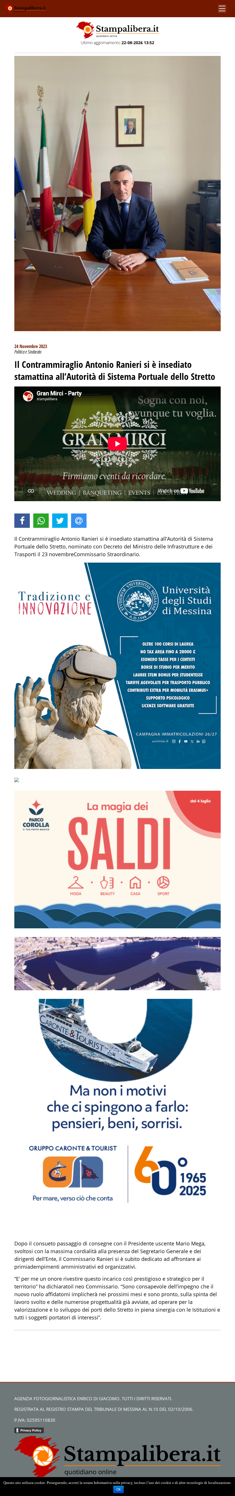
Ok (118, 1489)
